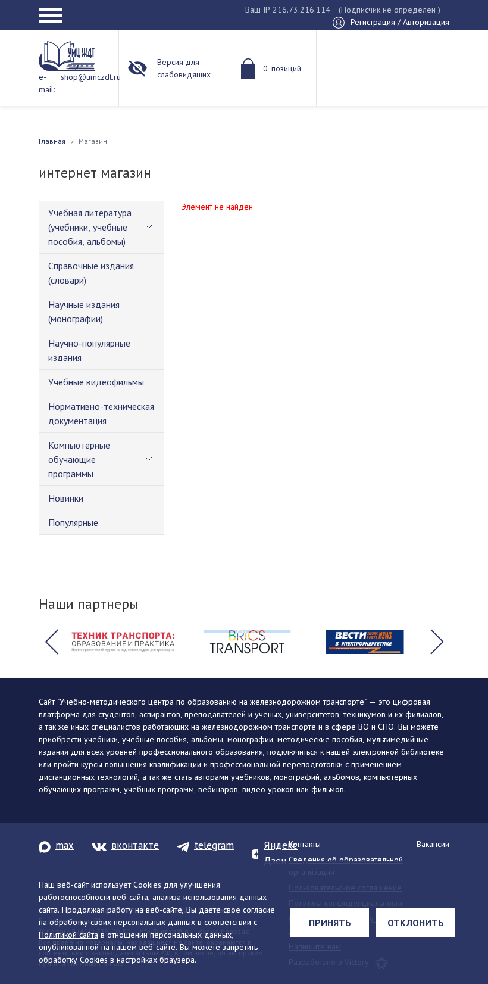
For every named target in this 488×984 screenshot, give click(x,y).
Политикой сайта (68, 934)
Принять (330, 923)
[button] (51, 642)
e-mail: (47, 83)
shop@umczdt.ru (91, 76)
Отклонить (415, 923)
